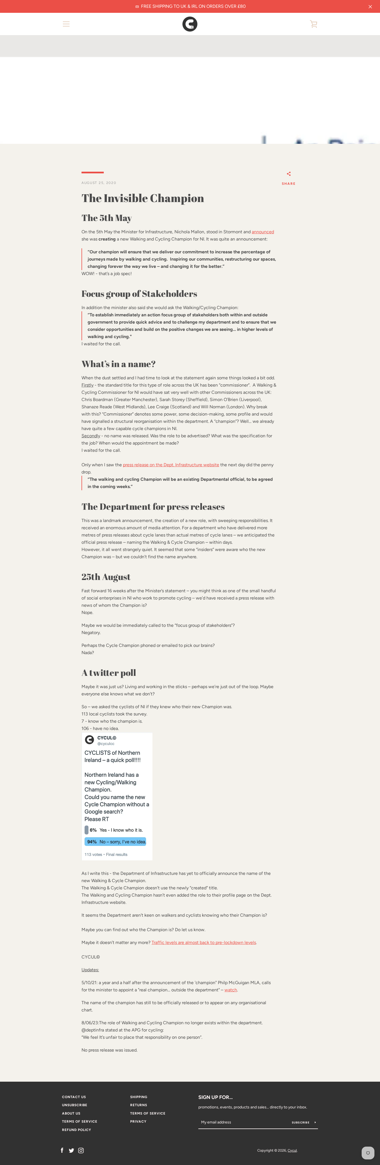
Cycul (292, 1150)
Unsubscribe (74, 1105)
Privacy (138, 1121)
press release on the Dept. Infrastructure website (171, 464)
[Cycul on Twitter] (71, 1150)
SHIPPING (138, 1097)
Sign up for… (215, 1097)
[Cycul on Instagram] (81, 1150)
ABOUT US (71, 1113)
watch (230, 989)
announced (263, 231)
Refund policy (76, 1130)
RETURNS (138, 1105)
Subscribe (301, 1122)
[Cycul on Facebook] (62, 1150)
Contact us (74, 1097)
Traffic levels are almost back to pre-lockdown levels (204, 942)
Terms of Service (148, 1113)
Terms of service (79, 1121)
